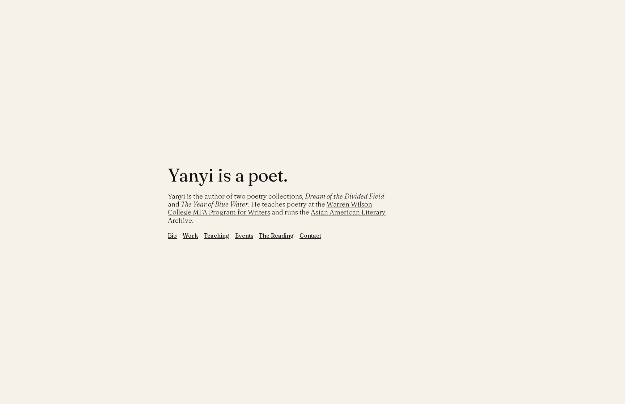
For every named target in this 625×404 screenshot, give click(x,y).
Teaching (216, 235)
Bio (172, 235)
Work (190, 235)
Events (244, 235)
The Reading (276, 235)
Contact (310, 235)
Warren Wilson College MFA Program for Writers (270, 208)
